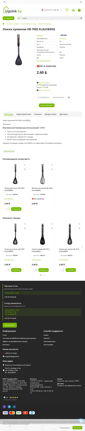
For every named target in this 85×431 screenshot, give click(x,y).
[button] (3, 247)
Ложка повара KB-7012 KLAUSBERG (40, 250)
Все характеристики (43, 61)
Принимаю (77, 428)
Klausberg (63, 38)
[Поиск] (81, 18)
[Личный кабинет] (80, 2)
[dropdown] (4, 2)
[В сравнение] (25, 169)
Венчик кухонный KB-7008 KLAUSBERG (42, 189)
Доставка (64, 114)
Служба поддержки (53, 331)
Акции (46, 335)
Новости (47, 338)
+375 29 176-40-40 (10, 297)
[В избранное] (25, 165)
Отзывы (38, 114)
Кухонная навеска (45, 24)
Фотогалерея (48, 345)
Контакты (6, 345)
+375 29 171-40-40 (51, 10)
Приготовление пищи (28, 24)
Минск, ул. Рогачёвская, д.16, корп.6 (18, 365)
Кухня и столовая (13, 24)
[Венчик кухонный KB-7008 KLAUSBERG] (42, 174)
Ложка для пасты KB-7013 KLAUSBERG (69, 250)
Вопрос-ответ (50, 114)
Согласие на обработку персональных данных (19, 338)
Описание (8, 114)
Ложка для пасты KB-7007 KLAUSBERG (14, 189)
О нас (5, 335)
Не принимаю (65, 428)
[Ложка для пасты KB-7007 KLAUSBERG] (15, 174)
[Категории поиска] (19, 18)
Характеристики (23, 114)
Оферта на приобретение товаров (15, 341)
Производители (49, 341)
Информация (9, 331)
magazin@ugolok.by (12, 356)
